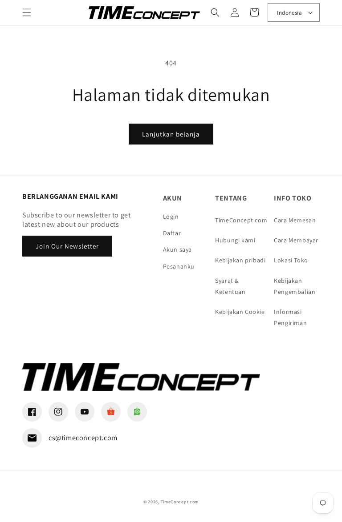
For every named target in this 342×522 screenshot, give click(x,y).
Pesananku (179, 266)
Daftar (172, 233)
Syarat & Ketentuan (230, 286)
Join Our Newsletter (67, 246)
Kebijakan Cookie (240, 312)
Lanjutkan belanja (171, 134)
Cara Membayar (296, 240)
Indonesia (289, 12)
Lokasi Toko (291, 260)
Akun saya (177, 249)
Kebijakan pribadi (240, 260)
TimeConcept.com (241, 220)
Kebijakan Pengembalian (294, 286)
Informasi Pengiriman (290, 317)
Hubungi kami (235, 240)
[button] (27, 12)
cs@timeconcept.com (83, 437)
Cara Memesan (295, 220)
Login (171, 217)
